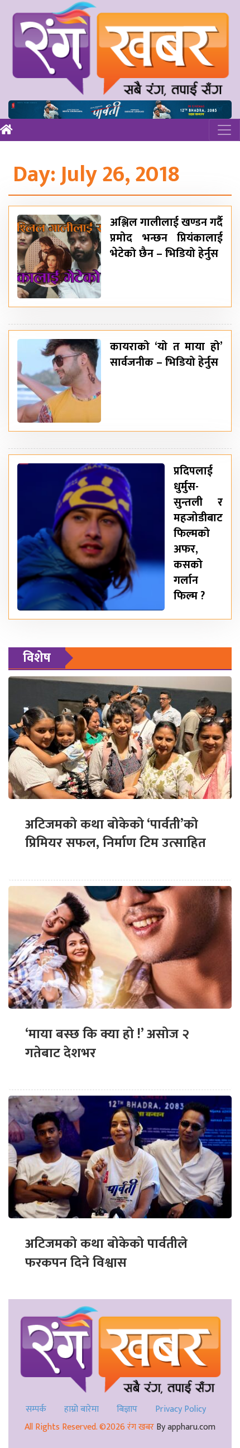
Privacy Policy (180, 1409)
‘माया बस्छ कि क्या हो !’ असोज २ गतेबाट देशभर (107, 1043)
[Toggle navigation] (224, 130)
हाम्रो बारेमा (81, 1409)
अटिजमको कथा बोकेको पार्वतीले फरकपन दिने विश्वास (106, 1253)
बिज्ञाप (127, 1409)
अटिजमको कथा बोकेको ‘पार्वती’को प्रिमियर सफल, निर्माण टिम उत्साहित (115, 834)
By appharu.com (185, 1427)
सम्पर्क (36, 1409)
